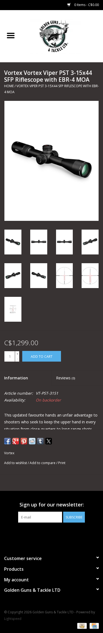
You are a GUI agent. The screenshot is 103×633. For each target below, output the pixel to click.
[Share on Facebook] (7, 441)
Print (61, 463)
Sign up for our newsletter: (52, 505)
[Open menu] (10, 35)
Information (16, 377)
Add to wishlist (16, 463)
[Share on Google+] (15, 441)
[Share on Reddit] (32, 441)
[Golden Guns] (62, 35)
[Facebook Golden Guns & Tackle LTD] (51, 533)
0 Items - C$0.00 (86, 4)
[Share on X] (48, 441)
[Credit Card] (93, 625)
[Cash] (81, 625)
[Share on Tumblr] (40, 441)
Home (9, 86)
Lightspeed (12, 618)
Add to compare (43, 463)
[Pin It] (24, 441)
